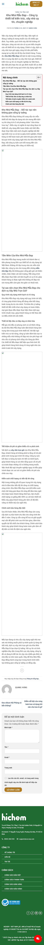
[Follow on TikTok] (32, 913)
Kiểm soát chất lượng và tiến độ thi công (18, 101)
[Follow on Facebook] (28, 913)
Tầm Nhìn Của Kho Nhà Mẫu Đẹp (14, 86)
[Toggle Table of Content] (37, 77)
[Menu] (3, 4)
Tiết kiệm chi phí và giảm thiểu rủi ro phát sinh (20, 99)
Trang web (8, 767)
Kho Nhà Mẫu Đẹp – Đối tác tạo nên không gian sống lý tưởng (20, 82)
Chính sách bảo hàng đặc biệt (15, 104)
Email (7, 757)
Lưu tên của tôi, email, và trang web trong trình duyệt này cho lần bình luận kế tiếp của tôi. (21, 781)
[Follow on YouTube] (40, 913)
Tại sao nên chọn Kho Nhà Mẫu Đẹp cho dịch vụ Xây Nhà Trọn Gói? (21, 90)
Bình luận (8, 727)
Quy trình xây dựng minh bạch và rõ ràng (18, 94)
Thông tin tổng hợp (22, 12)
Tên (6, 747)
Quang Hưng (33, 28)
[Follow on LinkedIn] (36, 913)
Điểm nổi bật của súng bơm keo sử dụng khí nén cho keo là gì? (33, 704)
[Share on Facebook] (22, 670)
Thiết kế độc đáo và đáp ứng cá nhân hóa (19, 96)
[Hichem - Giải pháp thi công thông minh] (22, 4)
